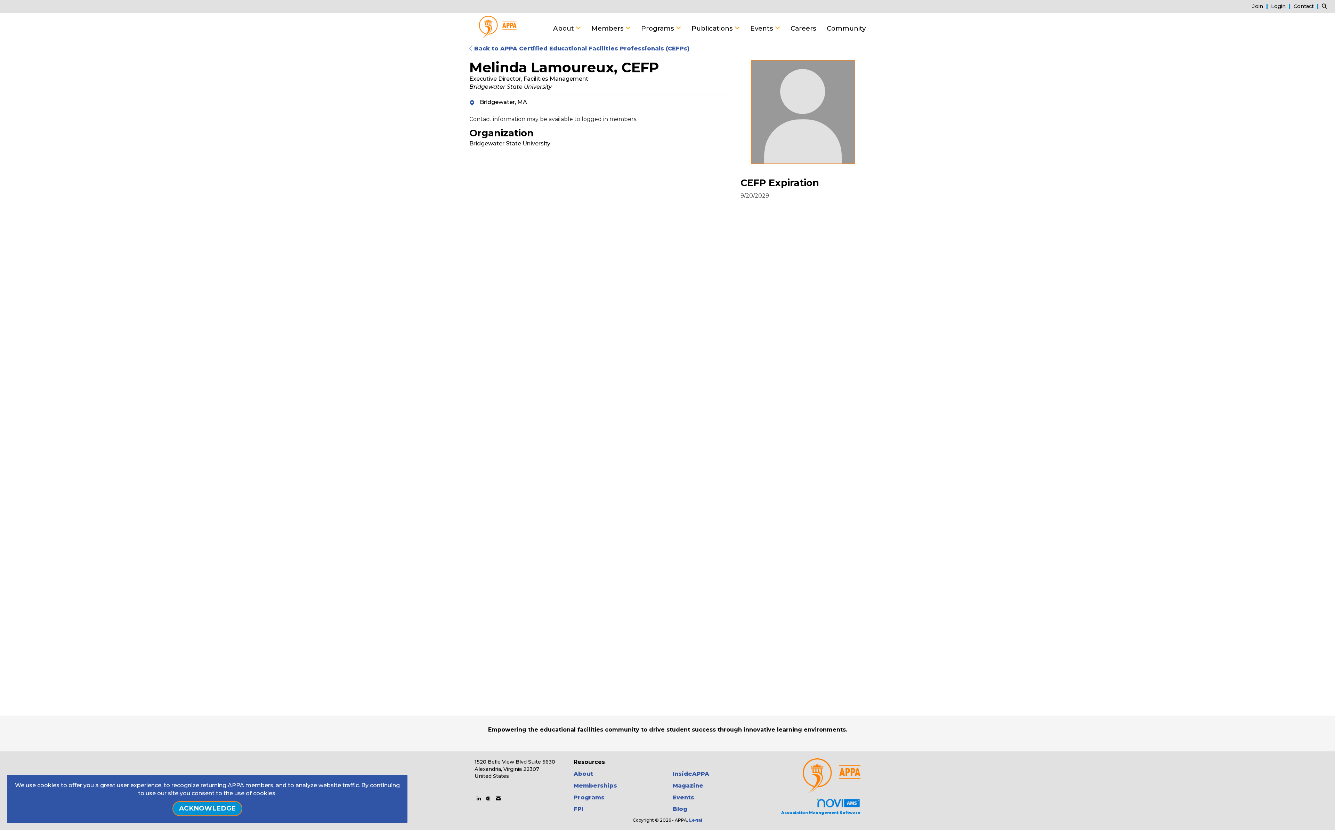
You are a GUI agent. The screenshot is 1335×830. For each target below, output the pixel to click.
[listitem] (1261, 6)
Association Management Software (820, 812)
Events (762, 28)
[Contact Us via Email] (498, 798)
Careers (803, 28)
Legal (695, 820)
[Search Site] (1326, 6)
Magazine (688, 785)
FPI (578, 809)
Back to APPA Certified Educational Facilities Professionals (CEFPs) (580, 48)
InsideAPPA (691, 774)
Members (608, 28)
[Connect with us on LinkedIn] (479, 798)
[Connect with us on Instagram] (488, 798)
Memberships (595, 785)
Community (846, 28)
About (564, 28)
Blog (680, 809)
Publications (713, 28)
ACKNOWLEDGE (207, 808)
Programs (658, 28)
